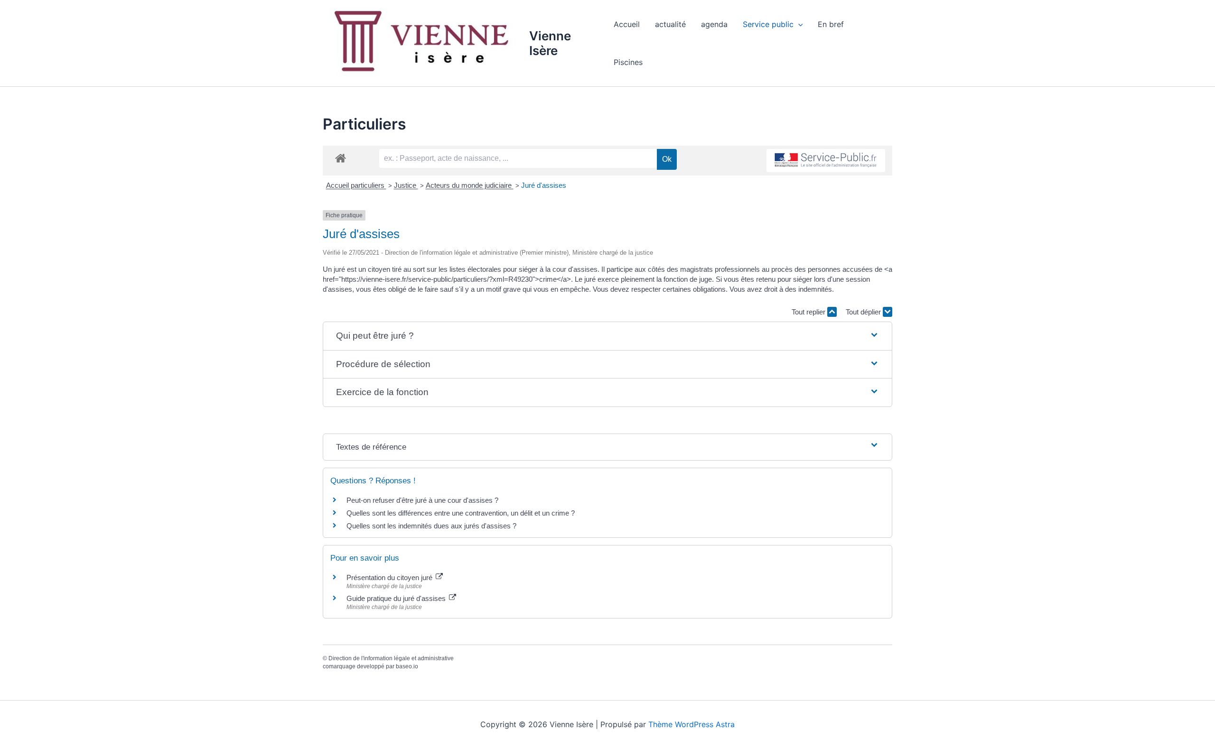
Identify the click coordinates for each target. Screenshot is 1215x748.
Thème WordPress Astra (691, 724)
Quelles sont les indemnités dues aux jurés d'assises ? (431, 526)
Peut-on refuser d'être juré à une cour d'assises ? (422, 500)
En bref (831, 24)
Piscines (628, 62)
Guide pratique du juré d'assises (397, 598)
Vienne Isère (550, 43)
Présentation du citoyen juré (390, 577)
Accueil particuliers (356, 185)
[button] (798, 24)
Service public (768, 24)
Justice (406, 185)
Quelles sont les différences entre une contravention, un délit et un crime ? (460, 513)
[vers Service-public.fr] (825, 160)
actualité (670, 24)
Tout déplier (864, 312)
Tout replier (809, 312)
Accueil (627, 24)
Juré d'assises (543, 185)
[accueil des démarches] (340, 157)
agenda (714, 24)
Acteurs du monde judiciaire (470, 185)
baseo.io (407, 666)
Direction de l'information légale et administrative (391, 658)
